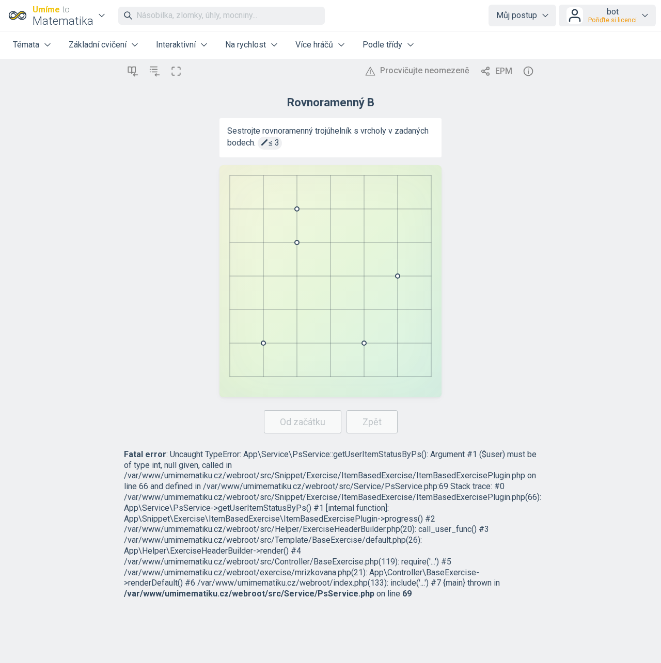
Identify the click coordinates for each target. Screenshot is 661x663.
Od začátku (302, 421)
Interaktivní (176, 45)
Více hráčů (314, 45)
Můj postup (516, 15)
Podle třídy (382, 45)
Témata (26, 45)
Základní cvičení (98, 45)
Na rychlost (245, 45)
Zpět (372, 421)
